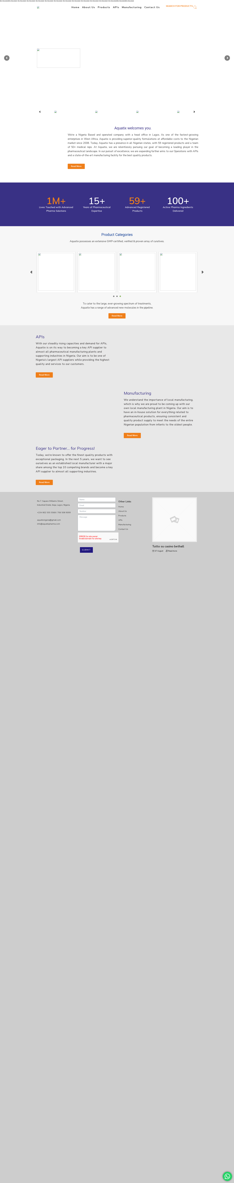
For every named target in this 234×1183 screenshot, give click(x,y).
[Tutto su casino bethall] (174, 519)
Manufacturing (132, 7)
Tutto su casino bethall (168, 546)
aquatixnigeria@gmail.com (49, 520)
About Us (88, 7)
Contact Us (152, 7)
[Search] (195, 7)
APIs (116, 7)
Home (75, 7)
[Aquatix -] (41, 7)
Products (104, 7)
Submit (86, 549)
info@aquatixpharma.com (48, 523)
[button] (40, 112)
